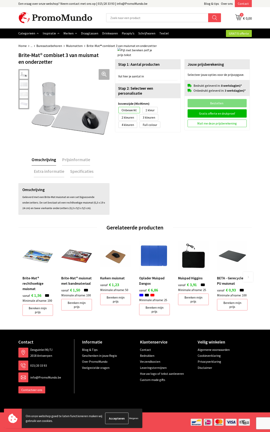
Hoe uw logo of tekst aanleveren (162, 374)
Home (22, 46)
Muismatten (74, 46)
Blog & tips (211, 4)
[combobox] (157, 17)
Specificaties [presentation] (81, 171)
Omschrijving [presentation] (44, 159)
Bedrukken (147, 356)
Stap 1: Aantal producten (139, 64)
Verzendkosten (150, 361)
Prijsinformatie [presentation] (76, 159)
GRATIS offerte (239, 33)
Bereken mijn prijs (38, 310)
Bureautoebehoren (49, 46)
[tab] (44, 160)
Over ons (227, 4)
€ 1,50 (70, 289)
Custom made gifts (152, 380)
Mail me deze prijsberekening (217, 123)
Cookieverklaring (209, 356)
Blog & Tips (90, 350)
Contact (243, 4)
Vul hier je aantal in (131, 76)
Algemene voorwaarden (214, 350)
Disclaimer (205, 368)
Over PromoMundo (95, 361)
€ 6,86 (148, 289)
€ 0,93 (226, 289)
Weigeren (133, 418)
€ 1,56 (32, 295)
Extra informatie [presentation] (49, 171)
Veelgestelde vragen (96, 368)
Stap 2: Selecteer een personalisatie (135, 91)
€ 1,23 (109, 284)
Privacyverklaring (209, 361)
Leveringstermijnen (153, 368)
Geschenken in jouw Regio (99, 356)
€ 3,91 (187, 284)
